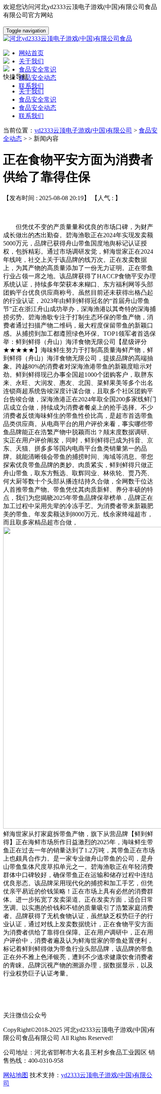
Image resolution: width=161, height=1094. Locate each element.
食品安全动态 (37, 107)
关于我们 (31, 91)
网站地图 (15, 1075)
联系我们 (31, 116)
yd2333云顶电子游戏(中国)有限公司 (83, 130)
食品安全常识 (37, 99)
